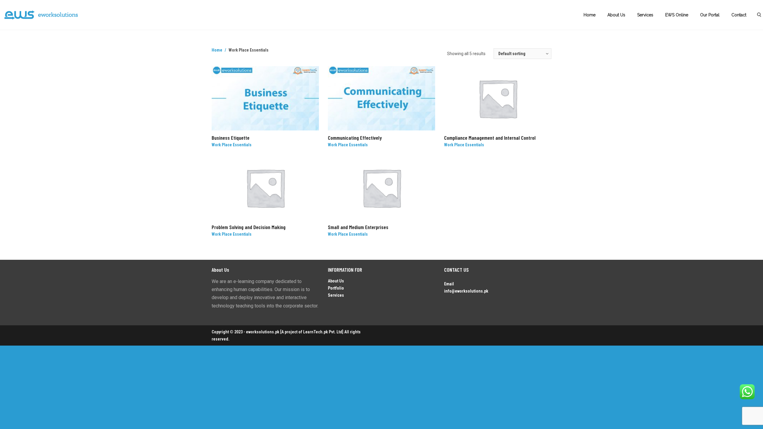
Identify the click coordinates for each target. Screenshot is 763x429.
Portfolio (336, 288)
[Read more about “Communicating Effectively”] (432, 137)
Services (645, 15)
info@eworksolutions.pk (466, 291)
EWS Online (676, 15)
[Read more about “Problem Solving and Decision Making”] (316, 227)
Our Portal (709, 15)
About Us (616, 15)
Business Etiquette (230, 137)
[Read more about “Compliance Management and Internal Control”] (549, 137)
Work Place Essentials (232, 144)
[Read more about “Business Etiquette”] (316, 137)
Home (589, 15)
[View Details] (265, 98)
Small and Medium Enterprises (358, 227)
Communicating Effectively (355, 137)
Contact (738, 15)
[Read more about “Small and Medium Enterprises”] (432, 227)
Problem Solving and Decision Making (249, 227)
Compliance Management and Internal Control (490, 137)
